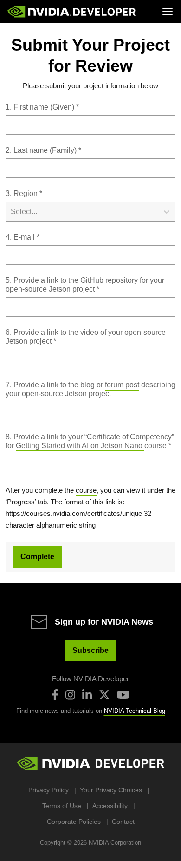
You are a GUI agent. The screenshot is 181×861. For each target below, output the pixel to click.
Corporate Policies (74, 821)
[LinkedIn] (87, 694)
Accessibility (110, 805)
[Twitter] (104, 694)
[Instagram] (70, 694)
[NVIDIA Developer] (72, 12)
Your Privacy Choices (111, 790)
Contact (123, 821)
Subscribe (90, 650)
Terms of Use (61, 805)
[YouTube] (123, 694)
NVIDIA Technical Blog (134, 710)
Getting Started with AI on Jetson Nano (80, 446)
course (86, 490)
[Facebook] (55, 694)
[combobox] (90, 205)
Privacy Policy (48, 790)
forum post (122, 385)
